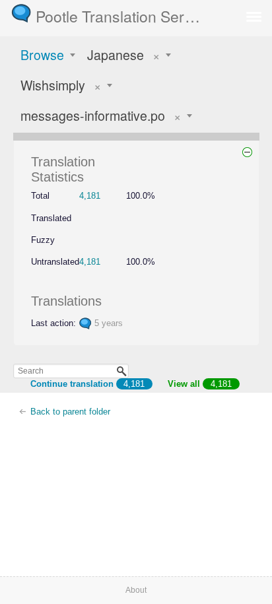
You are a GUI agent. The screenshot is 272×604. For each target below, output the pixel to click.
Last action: (53, 323)
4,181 (89, 196)
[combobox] (48, 55)
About (136, 590)
